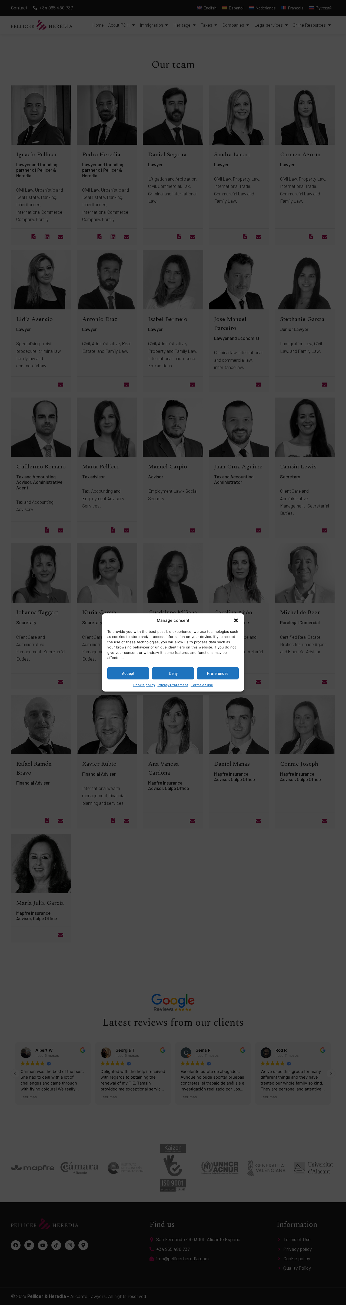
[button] (236, 620)
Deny (173, 673)
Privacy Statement (173, 684)
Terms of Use (202, 684)
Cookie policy (144, 684)
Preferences (217, 673)
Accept (128, 673)
